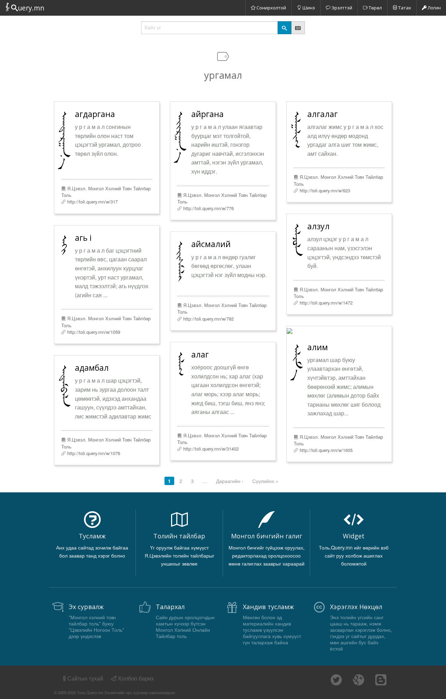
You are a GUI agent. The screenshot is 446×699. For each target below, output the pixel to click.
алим (317, 347)
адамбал (92, 367)
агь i (83, 237)
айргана (207, 114)
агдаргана (95, 114)
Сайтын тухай (85, 678)
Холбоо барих (135, 678)
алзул (318, 226)
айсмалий (211, 243)
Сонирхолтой (270, 8)
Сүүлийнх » (265, 480)
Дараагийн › (230, 480)
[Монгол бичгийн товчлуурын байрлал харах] (298, 27)
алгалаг (322, 114)
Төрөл (375, 8)
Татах (404, 8)
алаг (200, 354)
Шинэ (308, 8)
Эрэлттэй (341, 8)
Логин (433, 8)
